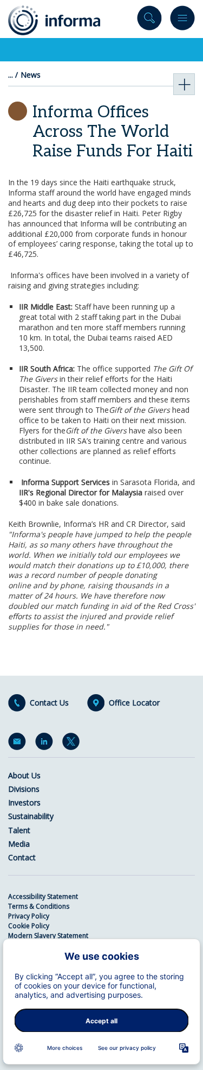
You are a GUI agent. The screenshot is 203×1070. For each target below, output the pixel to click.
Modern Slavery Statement (48, 935)
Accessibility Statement (43, 896)
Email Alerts (19, 743)
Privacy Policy (28, 916)
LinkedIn (46, 743)
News (31, 75)
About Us (24, 775)
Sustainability (31, 816)
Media (19, 844)
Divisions (24, 789)
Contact (22, 857)
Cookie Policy (28, 925)
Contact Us (49, 703)
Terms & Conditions (38, 906)
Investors (24, 802)
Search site (149, 20)
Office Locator (134, 703)
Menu (182, 20)
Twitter (73, 743)
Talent (19, 830)
